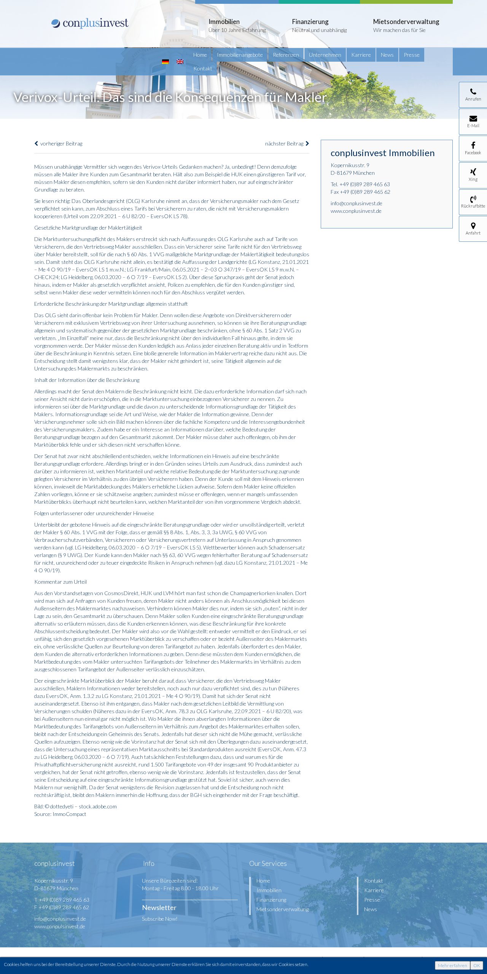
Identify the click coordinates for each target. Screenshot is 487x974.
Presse (412, 54)
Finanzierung (271, 899)
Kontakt (202, 68)
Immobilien (269, 890)
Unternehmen (325, 54)
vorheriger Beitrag (60, 143)
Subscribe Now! (160, 918)
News (387, 54)
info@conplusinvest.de (356, 203)
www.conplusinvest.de (356, 211)
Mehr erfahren (452, 965)
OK (476, 965)
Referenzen (286, 54)
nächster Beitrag (285, 143)
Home (200, 54)
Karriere (361, 54)
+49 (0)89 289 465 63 (364, 184)
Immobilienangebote (240, 54)
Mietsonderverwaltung (282, 909)
